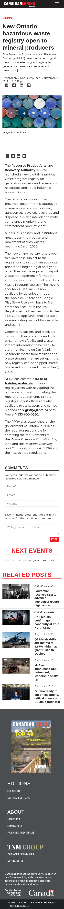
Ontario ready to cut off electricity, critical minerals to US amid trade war (47, 697)
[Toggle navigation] (57, 4)
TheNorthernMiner (20, 854)
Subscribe (14, 791)
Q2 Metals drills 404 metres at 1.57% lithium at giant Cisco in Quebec (45, 646)
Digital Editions (18, 797)
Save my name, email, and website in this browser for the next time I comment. (30, 516)
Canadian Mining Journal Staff (23, 77)
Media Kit (13, 819)
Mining (7, 18)
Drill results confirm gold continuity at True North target (46, 622)
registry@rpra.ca (35, 410)
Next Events (32, 550)
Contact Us (15, 826)
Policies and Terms (20, 832)
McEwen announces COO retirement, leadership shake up (46, 672)
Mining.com (15, 861)
